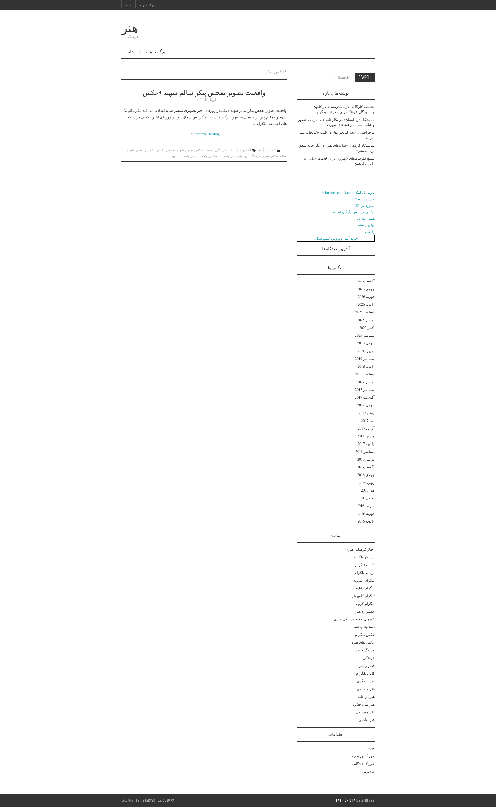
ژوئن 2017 (367, 412)
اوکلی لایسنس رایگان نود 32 (353, 211)
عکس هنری (270, 155)
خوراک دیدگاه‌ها (363, 763)
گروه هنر (243, 155)
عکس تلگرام (267, 149)
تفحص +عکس (155, 149)
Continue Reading (204, 133)
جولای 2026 (366, 288)
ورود (371, 748)
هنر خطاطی (366, 688)
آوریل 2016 (366, 497)
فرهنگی (369, 657)
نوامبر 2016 (366, 459)
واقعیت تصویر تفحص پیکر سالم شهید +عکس (204, 92)
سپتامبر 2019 (365, 358)
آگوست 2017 (365, 397)
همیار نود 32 (366, 218)
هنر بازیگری (366, 680)
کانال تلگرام (365, 673)
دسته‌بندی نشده (363, 626)
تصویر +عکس (204, 149)
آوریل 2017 (366, 428)
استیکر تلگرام (364, 557)
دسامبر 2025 (365, 312)
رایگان (370, 231)
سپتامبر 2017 (365, 389)
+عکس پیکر (243, 149)
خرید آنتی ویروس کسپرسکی (336, 238)
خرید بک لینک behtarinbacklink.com (348, 192)
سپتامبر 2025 (365, 335)
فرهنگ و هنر (365, 649)
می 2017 (368, 420)
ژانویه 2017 (366, 443)
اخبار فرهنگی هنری (360, 549)
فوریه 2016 (366, 513)
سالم (283, 155)
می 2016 (368, 490)
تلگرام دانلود (365, 588)
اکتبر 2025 (367, 327)
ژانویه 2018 (366, 366)
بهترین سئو (366, 224)
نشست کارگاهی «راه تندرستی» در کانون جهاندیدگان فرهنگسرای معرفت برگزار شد (343, 109)
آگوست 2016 (365, 466)
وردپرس (368, 771)
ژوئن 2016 (367, 482)
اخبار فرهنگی (224, 149)
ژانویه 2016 (366, 521)
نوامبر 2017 (366, 381)
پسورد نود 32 (365, 205)
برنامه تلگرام (364, 572)
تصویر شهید (185, 149)
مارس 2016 (366, 505)
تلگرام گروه (365, 603)
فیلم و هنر (367, 665)
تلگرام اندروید (364, 580)
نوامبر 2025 (366, 319)
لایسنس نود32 (364, 198)
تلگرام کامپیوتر (363, 595)
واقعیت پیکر (199, 155)
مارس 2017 (366, 435)
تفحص (170, 149)
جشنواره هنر (365, 611)
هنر (129, 27)
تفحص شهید (135, 149)
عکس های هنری (362, 642)
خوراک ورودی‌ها (363, 755)
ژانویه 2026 (366, 304)
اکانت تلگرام (365, 564)
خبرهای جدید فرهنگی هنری (354, 618)
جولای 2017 (366, 404)
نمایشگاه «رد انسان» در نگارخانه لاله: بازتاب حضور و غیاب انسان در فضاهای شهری (336, 122)
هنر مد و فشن (364, 704)
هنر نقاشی (367, 719)
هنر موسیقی (365, 711)
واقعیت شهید (180, 155)
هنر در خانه (366, 696)
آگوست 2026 (365, 281)
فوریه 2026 (366, 296)
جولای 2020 (366, 343)
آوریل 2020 (366, 350)
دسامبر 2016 (365, 451)
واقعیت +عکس (219, 155)
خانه (128, 5)
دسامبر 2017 (365, 373)
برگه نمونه (147, 5)
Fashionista (345, 800)
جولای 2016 (366, 474)
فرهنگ (255, 155)
